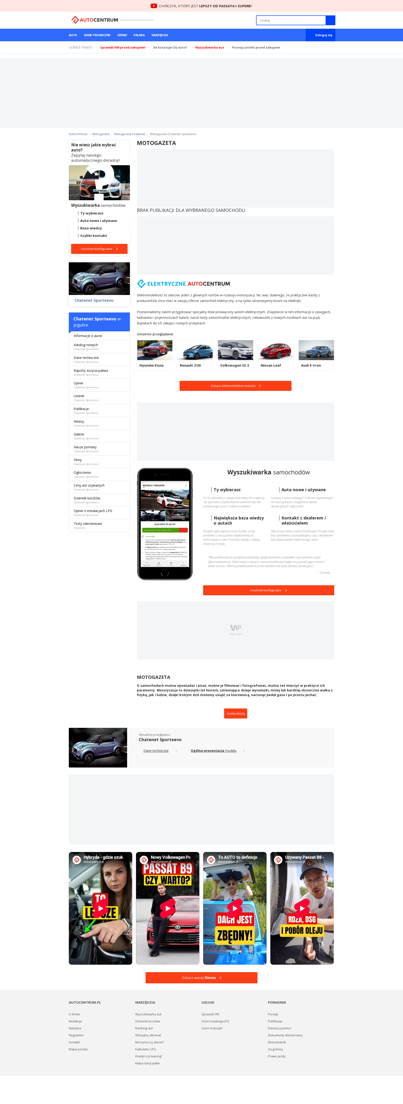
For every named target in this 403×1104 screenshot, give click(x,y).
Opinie (122, 35)
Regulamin (76, 1035)
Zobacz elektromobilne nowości (233, 386)
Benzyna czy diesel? (149, 1042)
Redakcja (75, 1021)
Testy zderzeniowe (88, 525)
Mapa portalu (78, 1049)
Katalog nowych (86, 347)
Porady (273, 1014)
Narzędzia (160, 35)
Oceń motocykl (212, 1028)
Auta (73, 35)
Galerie (86, 436)
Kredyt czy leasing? (148, 1056)
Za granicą (275, 1049)
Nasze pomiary (86, 449)
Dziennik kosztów (87, 500)
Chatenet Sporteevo (94, 300)
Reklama (75, 1028)
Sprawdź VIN (210, 1014)
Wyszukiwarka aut (148, 1014)
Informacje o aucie (88, 335)
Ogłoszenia (86, 474)
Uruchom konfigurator (265, 590)
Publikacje (86, 411)
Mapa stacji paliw (147, 1063)
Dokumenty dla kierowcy (285, 1035)
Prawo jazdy (276, 1056)
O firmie (74, 1014)
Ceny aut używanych (89, 487)
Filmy (86, 462)
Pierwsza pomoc (279, 1028)
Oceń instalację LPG (215, 1021)
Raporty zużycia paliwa (91, 372)
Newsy (86, 423)
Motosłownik (277, 1042)
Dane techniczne (97, 35)
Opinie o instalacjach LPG (93, 512)
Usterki (86, 398)
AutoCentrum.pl (94, 20)
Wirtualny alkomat (148, 1035)
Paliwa (139, 35)
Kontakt (74, 1042)
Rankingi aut (144, 1028)
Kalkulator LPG (145, 1049)
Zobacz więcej (199, 977)
